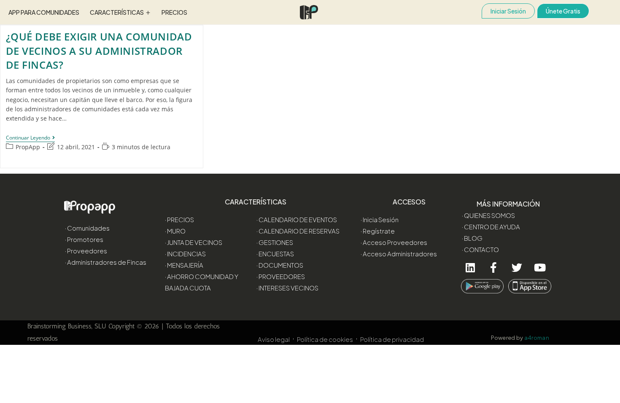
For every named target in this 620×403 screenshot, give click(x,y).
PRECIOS (174, 12)
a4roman (537, 337)
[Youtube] (540, 267)
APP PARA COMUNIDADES (43, 12)
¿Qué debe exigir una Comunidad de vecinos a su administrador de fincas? (99, 51)
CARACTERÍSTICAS (117, 12)
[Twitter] (516, 267)
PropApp (28, 147)
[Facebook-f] (493, 267)
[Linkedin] (470, 267)
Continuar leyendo (30, 138)
